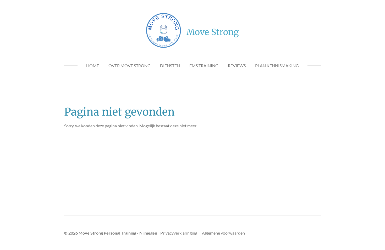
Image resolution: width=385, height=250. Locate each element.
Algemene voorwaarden (223, 232)
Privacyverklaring (176, 232)
